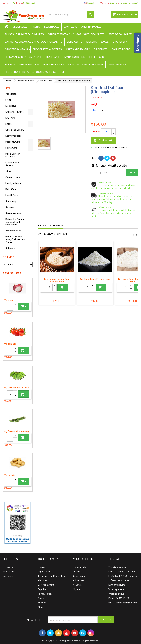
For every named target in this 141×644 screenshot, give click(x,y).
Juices (105, 41)
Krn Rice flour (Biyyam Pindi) (95, 279)
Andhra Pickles (91, 26)
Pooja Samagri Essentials (22, 64)
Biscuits (91, 41)
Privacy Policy (45, 593)
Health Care (97, 57)
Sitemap (42, 602)
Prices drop (8, 567)
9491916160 (29, 3)
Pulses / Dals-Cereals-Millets (24, 34)
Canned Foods (121, 49)
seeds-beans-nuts (121, 34)
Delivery (42, 567)
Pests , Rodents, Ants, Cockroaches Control (34, 72)
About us (42, 580)
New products (10, 571)
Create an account (129, 3)
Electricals (51, 26)
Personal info (79, 567)
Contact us (43, 598)
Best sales (8, 576)
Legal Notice (44, 571)
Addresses (78, 580)
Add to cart (102, 140)
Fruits (36, 26)
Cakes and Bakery (78, 49)
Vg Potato (9, 475)
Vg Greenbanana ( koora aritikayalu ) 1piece (17, 387)
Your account (84, 559)
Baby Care (35, 57)
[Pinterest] (113, 158)
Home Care (53, 57)
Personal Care (14, 57)
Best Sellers (12, 273)
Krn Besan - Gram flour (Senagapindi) (57, 280)
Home (7, 88)
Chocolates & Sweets (47, 49)
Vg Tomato (10, 344)
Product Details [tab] (50, 226)
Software (10, 248)
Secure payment (46, 584)
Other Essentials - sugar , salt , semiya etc (76, 34)
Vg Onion (9, 300)
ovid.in (121, 593)
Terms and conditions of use (52, 576)
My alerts (78, 589)
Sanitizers (70, 26)
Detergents (74, 41)
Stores (41, 607)
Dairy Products (53, 64)
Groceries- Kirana (16, 49)
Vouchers (78, 584)
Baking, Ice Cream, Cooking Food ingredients (33, 41)
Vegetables (20, 26)
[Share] (101, 158)
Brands (8, 257)
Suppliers (43, 589)
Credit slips (79, 576)
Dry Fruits (100, 49)
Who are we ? (117, 64)
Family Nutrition (74, 57)
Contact (6, 3)
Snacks (73, 64)
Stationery (120, 41)
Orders (76, 571)
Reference (96, 97)
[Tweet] (107, 158)
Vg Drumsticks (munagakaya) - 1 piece (17, 431)
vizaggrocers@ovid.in (126, 602)
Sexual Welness (92, 64)
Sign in (113, 3)
